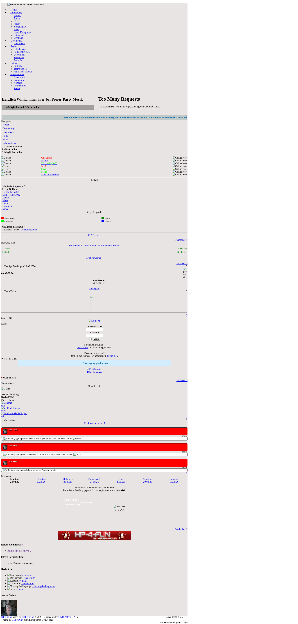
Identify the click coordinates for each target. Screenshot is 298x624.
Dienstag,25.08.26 (41, 480)
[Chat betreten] (94, 369)
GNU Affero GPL (67, 617)
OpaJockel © (181, 240)
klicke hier (112, 356)
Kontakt (22, 580)
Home (5, 124)
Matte (5, 200)
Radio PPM (17, 619)
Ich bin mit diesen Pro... (19, 550)
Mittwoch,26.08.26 (68, 480)
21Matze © (181, 263)
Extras (5, 139)
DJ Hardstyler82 (10, 192)
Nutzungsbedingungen (43, 586)
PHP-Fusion (28, 617)
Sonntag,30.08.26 (174, 480)
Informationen (9, 143)
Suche (20, 589)
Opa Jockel (8, 206)
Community (8, 128)
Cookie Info (27, 583)
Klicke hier (82, 347)
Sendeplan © (181, 529)
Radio (5, 136)
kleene (5, 203)
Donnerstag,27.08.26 (94, 480)
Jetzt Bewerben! (94, 258)
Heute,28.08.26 (121, 480)
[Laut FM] (94, 321)
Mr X (5, 208)
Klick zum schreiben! (94, 423)
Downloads (8, 132)
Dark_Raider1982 (11, 194)
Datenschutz (28, 578)
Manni (5, 197)
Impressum (26, 575)
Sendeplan (94, 288)
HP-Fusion (6, 617)
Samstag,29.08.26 (147, 480)
